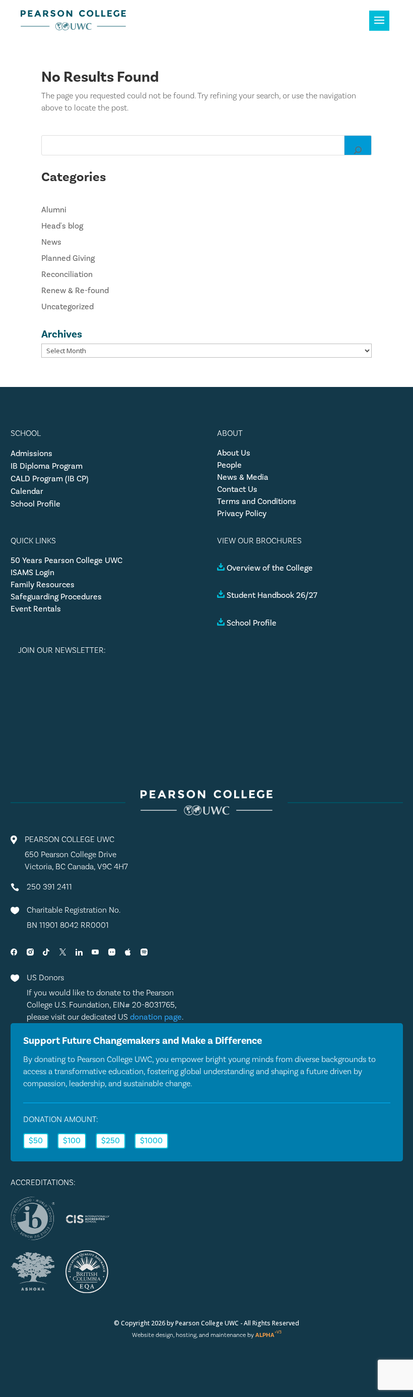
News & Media (242, 477)
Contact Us (237, 489)
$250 (110, 1141)
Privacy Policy (241, 514)
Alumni (53, 210)
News (51, 242)
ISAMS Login (32, 573)
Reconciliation (67, 274)
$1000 (151, 1141)
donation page (156, 1017)
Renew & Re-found (75, 291)
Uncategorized (67, 307)
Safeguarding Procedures (56, 597)
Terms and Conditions (256, 501)
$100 (72, 1141)
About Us (233, 453)
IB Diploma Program (47, 466)
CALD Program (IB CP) (50, 479)
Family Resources (43, 585)
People (229, 465)
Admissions (31, 454)
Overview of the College (270, 568)
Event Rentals (36, 609)
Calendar (27, 491)
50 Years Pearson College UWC (66, 560)
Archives (61, 334)
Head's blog (62, 226)
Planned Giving (68, 258)
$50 (36, 1141)
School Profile (35, 504)
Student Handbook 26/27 (272, 595)
